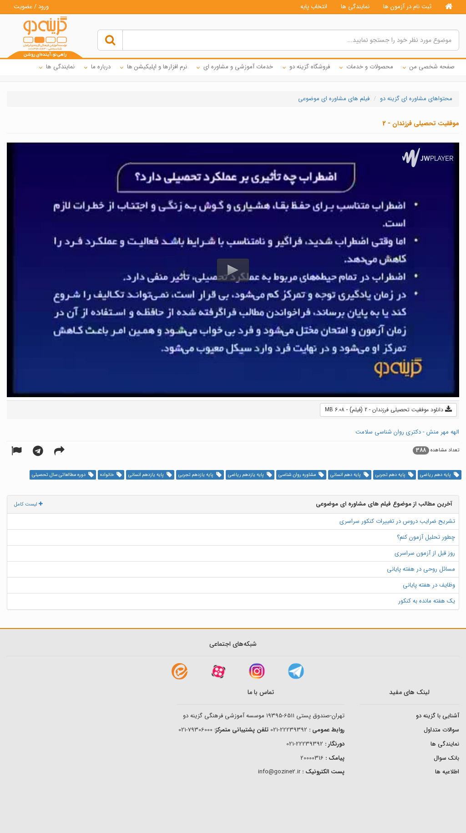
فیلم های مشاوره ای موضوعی (334, 98)
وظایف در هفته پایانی (429, 585)
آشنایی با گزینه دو (437, 716)
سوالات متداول (441, 730)
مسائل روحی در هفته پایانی (421, 569)
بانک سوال (446, 758)
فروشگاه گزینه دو (309, 67)
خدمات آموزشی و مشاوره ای (238, 67)
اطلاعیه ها (447, 772)
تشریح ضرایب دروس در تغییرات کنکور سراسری (397, 521)
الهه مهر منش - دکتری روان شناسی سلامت (407, 432)
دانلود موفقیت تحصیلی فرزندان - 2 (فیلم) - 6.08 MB (385, 409)
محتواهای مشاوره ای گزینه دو (416, 98)
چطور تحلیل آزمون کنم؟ (426, 537)
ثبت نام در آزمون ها (407, 6)
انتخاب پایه (313, 6)
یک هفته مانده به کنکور (426, 601)
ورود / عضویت (31, 6)
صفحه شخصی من (432, 67)
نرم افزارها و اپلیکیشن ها (157, 67)
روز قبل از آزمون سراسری (425, 553)
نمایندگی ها (355, 6)
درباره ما (101, 67)
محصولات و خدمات (369, 67)
